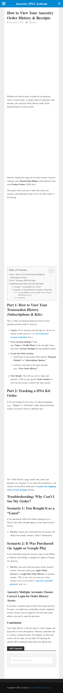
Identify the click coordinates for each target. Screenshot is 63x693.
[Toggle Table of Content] (49, 270)
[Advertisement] (31, 61)
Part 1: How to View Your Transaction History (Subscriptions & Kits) (27, 276)
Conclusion (21, 298)
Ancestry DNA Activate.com (39, 687)
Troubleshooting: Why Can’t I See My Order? (27, 283)
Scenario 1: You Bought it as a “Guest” (28, 287)
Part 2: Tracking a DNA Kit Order (23, 280)
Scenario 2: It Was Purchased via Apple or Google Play (33, 290)
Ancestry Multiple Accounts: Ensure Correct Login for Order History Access (35, 293)
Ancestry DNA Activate (31, 3)
